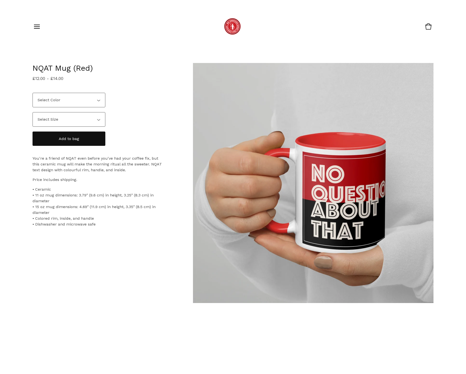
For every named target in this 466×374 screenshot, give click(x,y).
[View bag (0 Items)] (428, 28)
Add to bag (69, 138)
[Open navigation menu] (37, 26)
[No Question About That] (232, 26)
